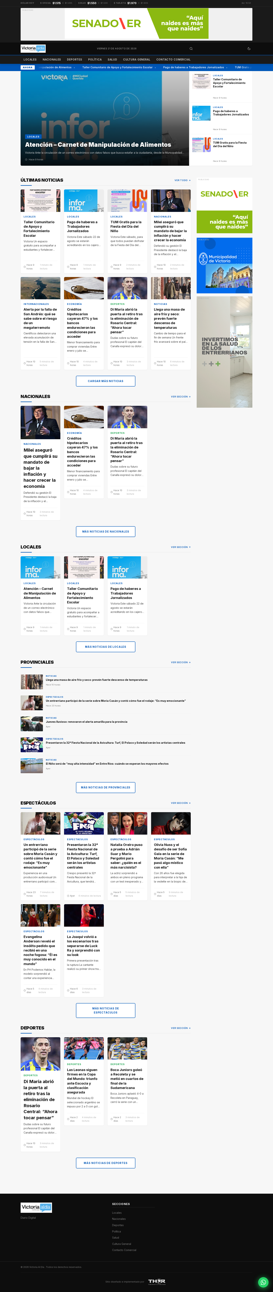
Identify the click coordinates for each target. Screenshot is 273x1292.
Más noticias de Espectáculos (105, 1010)
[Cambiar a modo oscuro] (249, 48)
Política (95, 59)
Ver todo (181, 180)
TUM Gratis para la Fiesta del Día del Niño (126, 226)
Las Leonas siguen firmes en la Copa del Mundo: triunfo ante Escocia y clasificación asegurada (82, 1081)
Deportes (74, 59)
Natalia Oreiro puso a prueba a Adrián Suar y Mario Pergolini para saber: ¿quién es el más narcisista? (126, 856)
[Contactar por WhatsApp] (263, 1282)
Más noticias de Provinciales (106, 787)
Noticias (160, 304)
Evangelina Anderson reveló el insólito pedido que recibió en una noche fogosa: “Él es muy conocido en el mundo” (40, 950)
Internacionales (36, 304)
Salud (112, 59)
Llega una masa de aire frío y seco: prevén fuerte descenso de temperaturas (169, 318)
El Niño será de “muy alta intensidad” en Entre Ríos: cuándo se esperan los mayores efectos (107, 763)
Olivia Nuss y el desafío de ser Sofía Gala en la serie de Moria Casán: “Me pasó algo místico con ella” (170, 856)
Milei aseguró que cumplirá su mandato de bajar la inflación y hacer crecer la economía (170, 231)
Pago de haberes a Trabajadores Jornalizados (184, 67)
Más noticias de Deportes (105, 1163)
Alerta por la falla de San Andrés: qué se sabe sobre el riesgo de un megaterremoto (40, 318)
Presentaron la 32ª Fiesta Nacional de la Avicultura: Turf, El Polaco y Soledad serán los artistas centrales (115, 742)
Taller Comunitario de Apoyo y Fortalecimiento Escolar (108, 67)
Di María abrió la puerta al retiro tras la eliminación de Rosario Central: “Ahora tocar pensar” (126, 320)
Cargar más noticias (106, 381)
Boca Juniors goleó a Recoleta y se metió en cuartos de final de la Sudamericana (126, 1079)
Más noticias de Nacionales (105, 531)
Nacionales (52, 59)
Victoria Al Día (37, 1267)
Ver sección (179, 396)
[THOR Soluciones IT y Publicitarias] (157, 1282)
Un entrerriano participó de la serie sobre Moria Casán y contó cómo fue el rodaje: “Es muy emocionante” (116, 700)
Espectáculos (54, 697)
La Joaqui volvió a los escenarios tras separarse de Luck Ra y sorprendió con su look (83, 946)
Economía (74, 304)
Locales (30, 59)
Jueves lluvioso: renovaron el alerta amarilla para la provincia (86, 721)
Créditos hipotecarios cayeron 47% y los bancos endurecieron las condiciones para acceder (82, 322)
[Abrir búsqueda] (191, 48)
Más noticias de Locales (105, 646)
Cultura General (136, 59)
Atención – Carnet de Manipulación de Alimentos (40, 593)
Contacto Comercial (173, 59)
